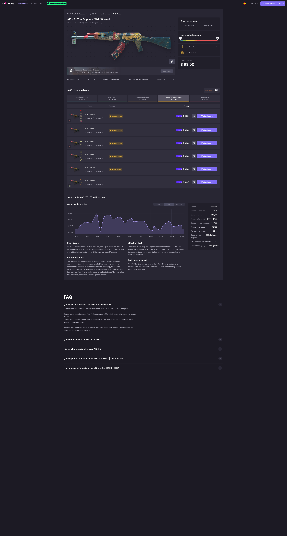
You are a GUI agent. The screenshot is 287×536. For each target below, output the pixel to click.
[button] (199, 47)
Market (34, 3)
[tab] (158, 204)
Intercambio (22, 3)
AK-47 (94, 14)
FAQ (41, 3)
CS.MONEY (71, 14)
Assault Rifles (84, 14)
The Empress (105, 14)
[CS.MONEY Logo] (8, 3)
